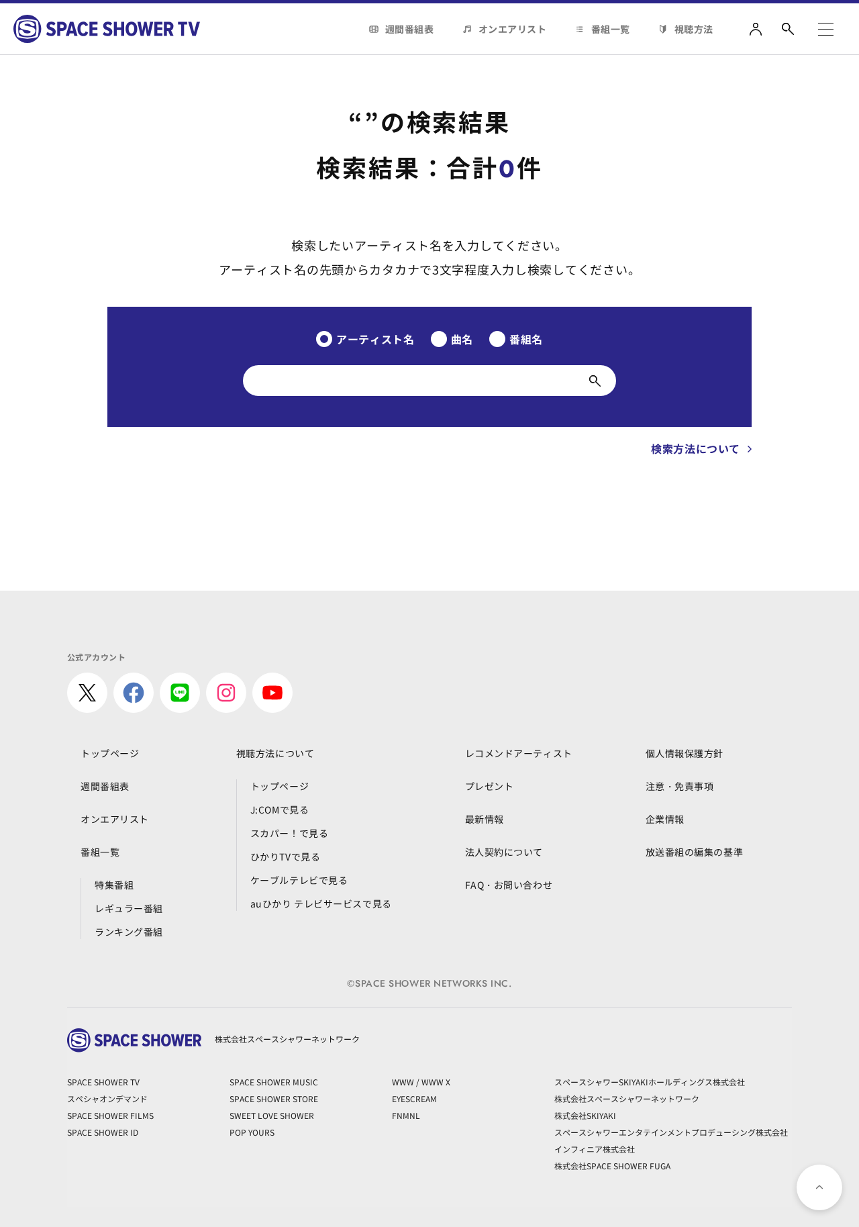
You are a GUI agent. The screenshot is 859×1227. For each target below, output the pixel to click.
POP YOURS (252, 1132)
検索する (595, 381)
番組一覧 (610, 29)
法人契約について (504, 851)
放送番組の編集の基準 (695, 851)
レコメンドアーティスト (518, 753)
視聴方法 (693, 29)
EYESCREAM (414, 1098)
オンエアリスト (512, 29)
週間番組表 (409, 29)
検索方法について (695, 448)
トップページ (110, 753)
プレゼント (489, 786)
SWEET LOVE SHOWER (272, 1115)
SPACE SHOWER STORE (274, 1098)
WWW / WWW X (421, 1081)
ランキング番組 (129, 931)
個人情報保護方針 (684, 753)
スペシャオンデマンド (107, 1098)
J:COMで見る (279, 809)
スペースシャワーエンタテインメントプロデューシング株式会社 (671, 1132)
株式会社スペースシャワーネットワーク (626, 1098)
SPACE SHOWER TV (103, 1081)
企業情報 (665, 819)
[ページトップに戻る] (819, 1187)
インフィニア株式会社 (594, 1149)
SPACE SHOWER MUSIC (274, 1081)
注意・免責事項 (680, 786)
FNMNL (406, 1115)
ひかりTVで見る (285, 856)
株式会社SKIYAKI (585, 1115)
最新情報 (484, 819)
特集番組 (114, 884)
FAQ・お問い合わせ (509, 884)
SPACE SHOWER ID (102, 1132)
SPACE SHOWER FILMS (110, 1115)
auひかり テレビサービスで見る (321, 903)
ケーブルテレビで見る (299, 880)
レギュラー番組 (129, 908)
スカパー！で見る (289, 833)
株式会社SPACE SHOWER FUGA (612, 1165)
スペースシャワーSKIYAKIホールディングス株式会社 (649, 1081)
